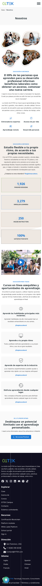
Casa (3, 10)
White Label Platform (9, 527)
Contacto (4, 506)
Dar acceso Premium (22, 437)
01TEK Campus (7, 502)
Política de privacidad (10, 583)
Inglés (5, 560)
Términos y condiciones (30, 583)
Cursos (4, 499)
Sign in (3, 534)
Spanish (27, 560)
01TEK (11, 579)
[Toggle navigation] (38, 3)
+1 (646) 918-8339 (13, 548)
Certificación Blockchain (10, 519)
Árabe (5, 564)
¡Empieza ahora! (21, 325)
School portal (6, 530)
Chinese (27, 564)
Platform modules (8, 523)
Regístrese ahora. (31, 174)
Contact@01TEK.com (14, 552)
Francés (6, 568)
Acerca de (5, 495)
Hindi (26, 568)
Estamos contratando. (9, 510)
